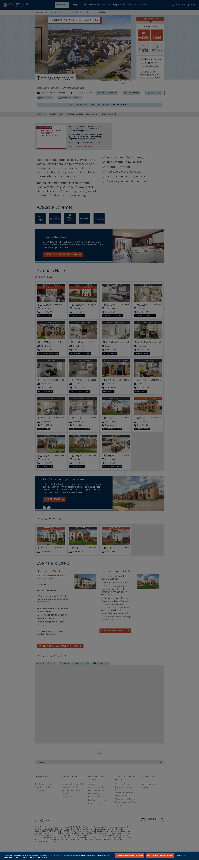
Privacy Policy (41, 857)
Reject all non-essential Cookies (160, 855)
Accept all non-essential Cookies (130, 855)
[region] (99, 856)
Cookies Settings (182, 855)
